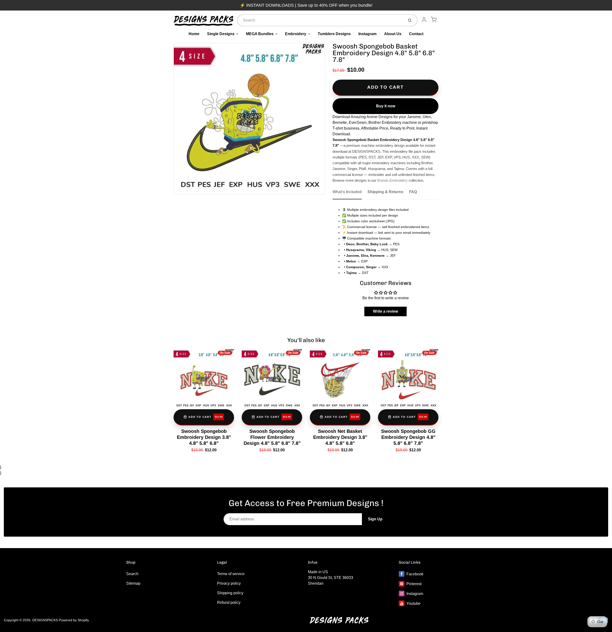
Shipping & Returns (385, 192)
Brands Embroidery (392, 180)
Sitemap (133, 583)
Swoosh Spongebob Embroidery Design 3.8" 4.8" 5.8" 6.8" (204, 437)
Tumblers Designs (334, 34)
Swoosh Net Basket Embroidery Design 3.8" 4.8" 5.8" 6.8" (340, 437)
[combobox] (320, 20)
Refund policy (228, 602)
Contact (416, 34)
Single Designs (221, 34)
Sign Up (375, 519)
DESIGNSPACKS (45, 620)
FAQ (413, 192)
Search (132, 574)
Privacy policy (229, 583)
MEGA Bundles (259, 34)
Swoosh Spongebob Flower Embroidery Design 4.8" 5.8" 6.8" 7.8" (272, 437)
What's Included (347, 192)
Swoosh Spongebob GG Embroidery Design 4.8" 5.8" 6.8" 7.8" (408, 437)
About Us (392, 34)
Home (194, 34)
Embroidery (295, 34)
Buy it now (385, 106)
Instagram (367, 34)
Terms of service (231, 574)
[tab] (350, 193)
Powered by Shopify (74, 620)
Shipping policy (230, 593)
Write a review (385, 311)
